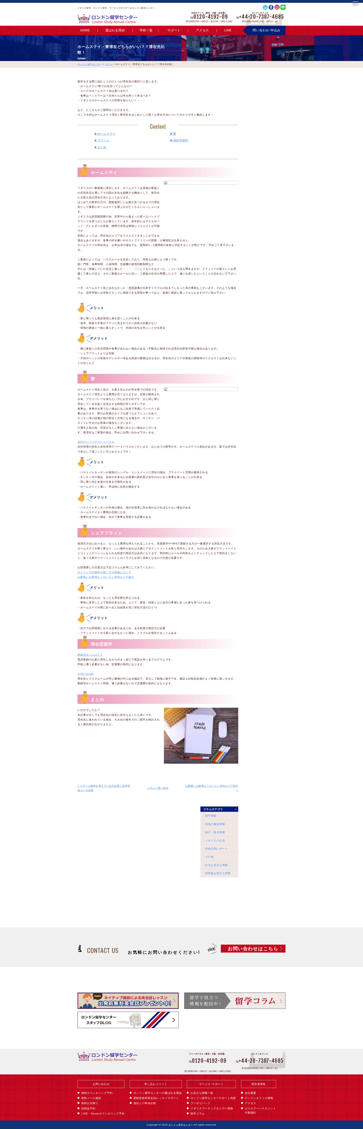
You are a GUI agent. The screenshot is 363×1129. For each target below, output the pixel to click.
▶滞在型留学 (179, 140)
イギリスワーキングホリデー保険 (212, 1108)
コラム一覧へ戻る (157, 788)
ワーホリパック (200, 1103)
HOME (85, 30)
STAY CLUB (85, 673)
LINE (227, 30)
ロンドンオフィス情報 (259, 1098)
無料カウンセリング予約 (96, 1092)
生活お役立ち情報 (216, 865)
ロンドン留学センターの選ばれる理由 (157, 1092)
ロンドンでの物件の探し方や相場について (104, 572)
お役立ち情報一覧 (202, 1092)
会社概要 (250, 1092)
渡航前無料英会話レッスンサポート (156, 1098)
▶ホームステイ (105, 133)
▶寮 (173, 133)
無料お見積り (89, 1103)
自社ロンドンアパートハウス (96, 441)
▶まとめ (100, 147)
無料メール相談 (91, 1098)
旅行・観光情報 (215, 832)
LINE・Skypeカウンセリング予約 (103, 1113)
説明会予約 (88, 1108)
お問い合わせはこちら (253, 948)
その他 (209, 856)
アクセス (202, 30)
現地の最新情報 (215, 824)
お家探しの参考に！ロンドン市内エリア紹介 (106, 576)
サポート (173, 30)
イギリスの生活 (215, 840)
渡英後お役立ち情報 (218, 873)
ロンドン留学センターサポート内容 (213, 1098)
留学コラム (198, 1113)
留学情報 (210, 815)
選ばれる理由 (115, 30)
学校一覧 (146, 30)
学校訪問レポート (216, 848)
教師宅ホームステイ (90, 654)
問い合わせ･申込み (266, 30)
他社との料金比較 (144, 1103)
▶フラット (101, 140)
